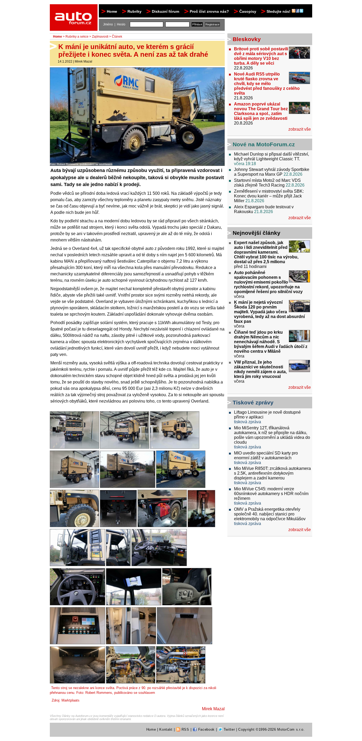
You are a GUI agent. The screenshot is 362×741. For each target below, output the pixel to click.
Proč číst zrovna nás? (209, 11)
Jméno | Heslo (114, 24)
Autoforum (74, 9)
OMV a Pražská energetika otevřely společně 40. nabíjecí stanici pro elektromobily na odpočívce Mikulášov (270, 514)
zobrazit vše (299, 129)
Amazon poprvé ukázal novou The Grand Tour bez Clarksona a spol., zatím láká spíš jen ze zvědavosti (261, 111)
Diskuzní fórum (165, 11)
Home (112, 11)
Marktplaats (70, 700)
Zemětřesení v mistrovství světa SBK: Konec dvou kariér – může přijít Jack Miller (269, 196)
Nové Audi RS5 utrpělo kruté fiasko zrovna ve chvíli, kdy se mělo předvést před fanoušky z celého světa (267, 83)
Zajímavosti (100, 36)
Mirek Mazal (83, 61)
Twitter (228, 729)
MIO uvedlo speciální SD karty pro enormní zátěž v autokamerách (266, 455)
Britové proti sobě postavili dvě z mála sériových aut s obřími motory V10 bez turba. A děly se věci (261, 56)
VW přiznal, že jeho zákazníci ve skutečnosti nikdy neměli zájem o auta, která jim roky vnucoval (260, 369)
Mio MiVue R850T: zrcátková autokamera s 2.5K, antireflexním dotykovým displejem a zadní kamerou (272, 473)
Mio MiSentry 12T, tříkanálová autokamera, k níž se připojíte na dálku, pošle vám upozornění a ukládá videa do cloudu (272, 435)
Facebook (206, 729)
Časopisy (247, 11)
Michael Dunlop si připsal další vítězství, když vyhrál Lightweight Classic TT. (271, 156)
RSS (184, 729)
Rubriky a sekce (77, 36)
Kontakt (166, 729)
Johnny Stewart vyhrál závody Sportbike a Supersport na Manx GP (271, 172)
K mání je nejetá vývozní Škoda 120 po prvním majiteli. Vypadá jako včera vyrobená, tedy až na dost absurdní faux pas (269, 312)
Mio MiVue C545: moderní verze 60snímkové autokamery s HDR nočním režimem (271, 494)
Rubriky (134, 11)
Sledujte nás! (279, 11)
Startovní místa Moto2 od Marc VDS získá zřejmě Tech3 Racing (267, 182)
